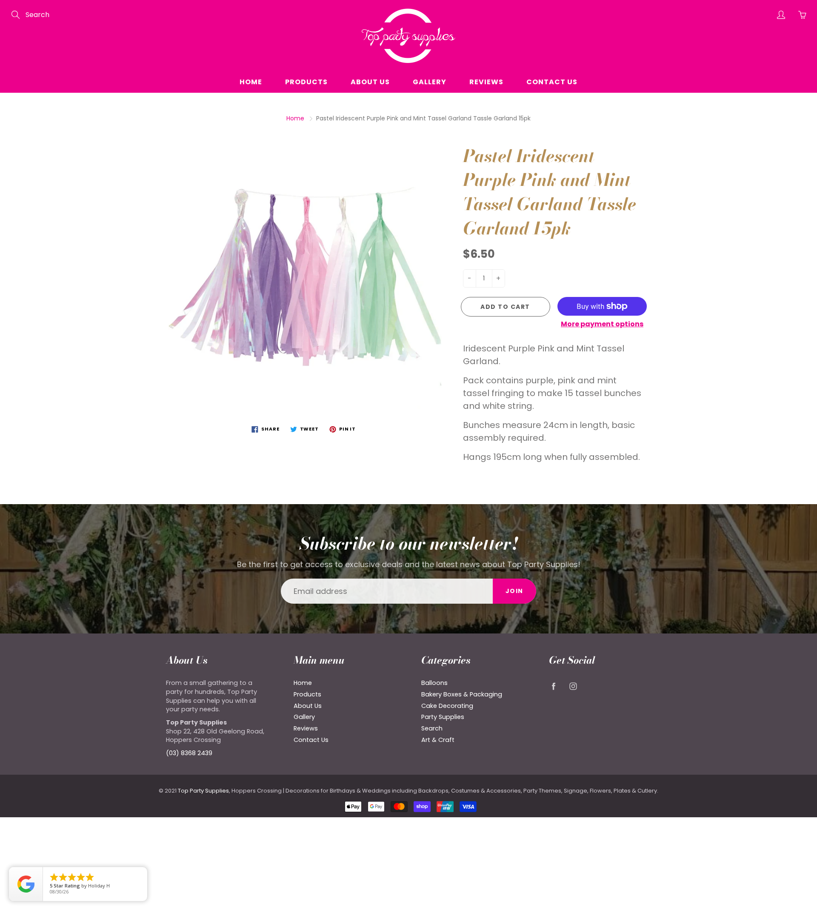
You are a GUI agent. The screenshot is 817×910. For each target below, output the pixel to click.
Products (306, 82)
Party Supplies (442, 717)
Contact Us (551, 82)
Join (514, 591)
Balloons (434, 683)
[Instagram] (573, 686)
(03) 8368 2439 (189, 753)
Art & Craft (437, 740)
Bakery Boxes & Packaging (461, 694)
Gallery (429, 82)
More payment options (602, 324)
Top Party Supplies (203, 791)
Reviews (486, 82)
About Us (370, 82)
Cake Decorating (447, 706)
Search (432, 728)
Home (251, 82)
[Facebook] (553, 686)
